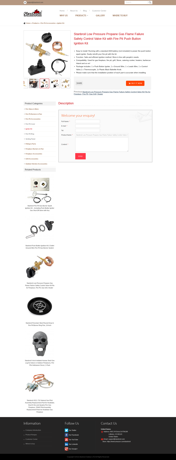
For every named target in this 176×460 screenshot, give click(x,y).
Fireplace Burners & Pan (35, 149)
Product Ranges (31, 435)
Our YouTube (73, 440)
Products (80, 15)
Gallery (100, 15)
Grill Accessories (32, 159)
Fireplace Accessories (34, 154)
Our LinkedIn (73, 444)
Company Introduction (33, 430)
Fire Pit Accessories (48, 23)
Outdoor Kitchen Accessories (36, 164)
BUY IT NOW (136, 83)
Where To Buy (120, 15)
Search (150, 2)
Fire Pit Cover (30, 124)
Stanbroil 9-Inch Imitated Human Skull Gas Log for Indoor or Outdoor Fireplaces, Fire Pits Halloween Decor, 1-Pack (40, 363)
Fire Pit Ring (30, 134)
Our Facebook (74, 435)
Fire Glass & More (32, 109)
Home (62, 11)
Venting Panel (30, 139)
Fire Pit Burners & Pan (34, 114)
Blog (85, 11)
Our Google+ (73, 449)
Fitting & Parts (31, 144)
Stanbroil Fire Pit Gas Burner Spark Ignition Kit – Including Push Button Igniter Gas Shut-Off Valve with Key (39, 208)
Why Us (64, 15)
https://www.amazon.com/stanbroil (119, 441)
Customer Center (99, 11)
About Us (74, 11)
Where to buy (30, 444)
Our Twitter (72, 430)
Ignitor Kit (60, 23)
